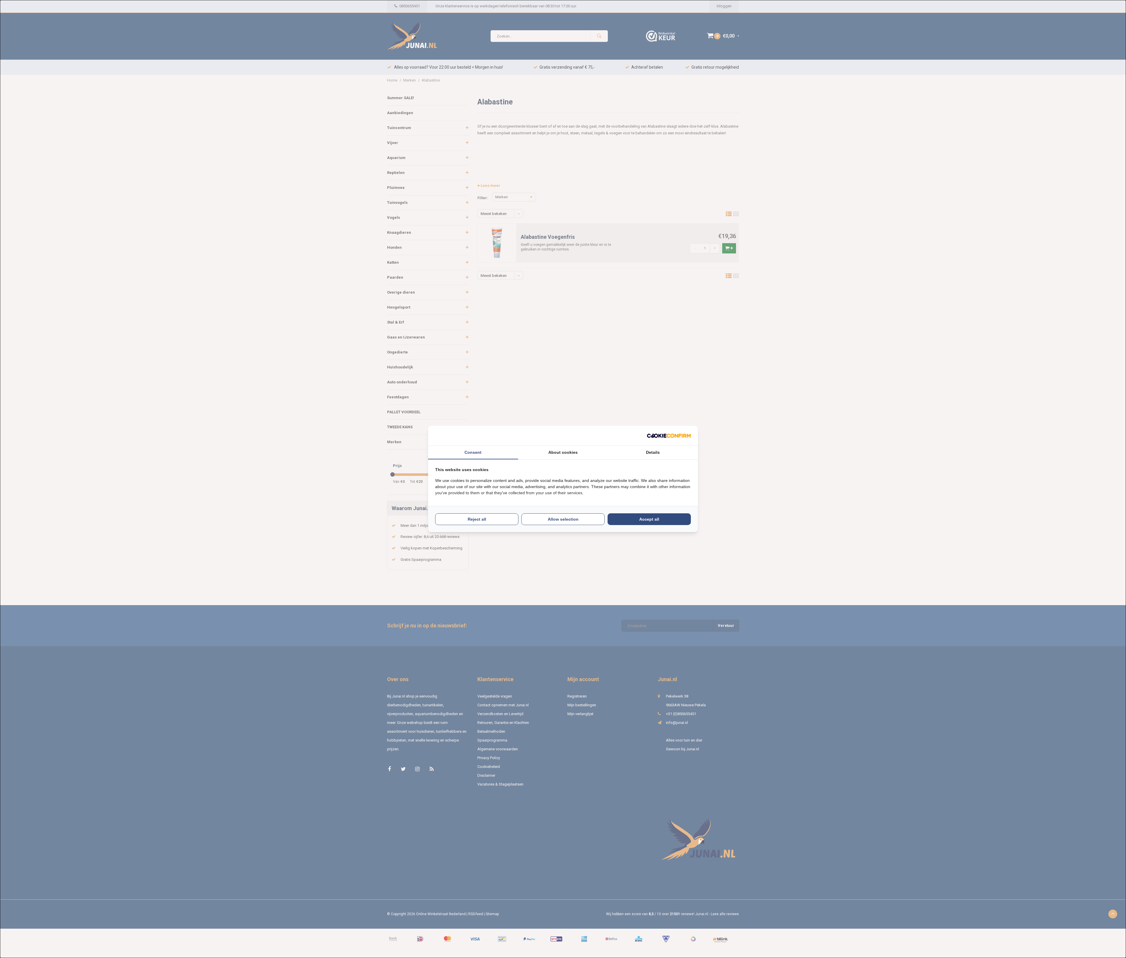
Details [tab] (653, 452)
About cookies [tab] (563, 452)
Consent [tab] (472, 452)
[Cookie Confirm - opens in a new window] (669, 436)
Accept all (649, 519)
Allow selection (563, 519)
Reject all (477, 519)
